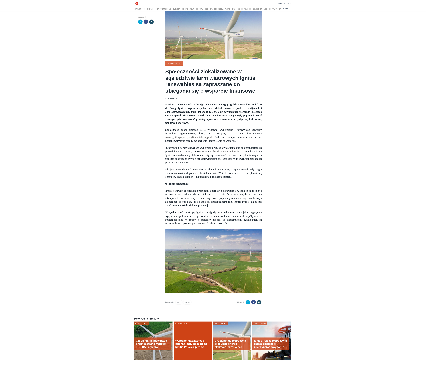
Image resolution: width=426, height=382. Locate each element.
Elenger (176, 9)
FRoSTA (199, 9)
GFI (280, 9)
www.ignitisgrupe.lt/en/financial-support (188, 137)
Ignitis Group (188, 9)
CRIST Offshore (164, 9)
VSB (265, 9)
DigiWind (151, 9)
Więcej (286, 9)
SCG (206, 9)
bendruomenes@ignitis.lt (227, 151)
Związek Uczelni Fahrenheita (222, 9)
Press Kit (281, 3)
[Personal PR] (137, 5)
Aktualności (139, 9)
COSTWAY (273, 9)
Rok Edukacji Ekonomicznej (250, 9)
